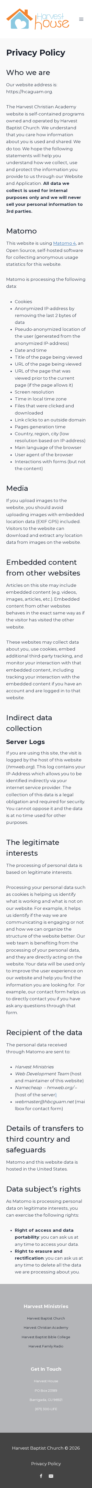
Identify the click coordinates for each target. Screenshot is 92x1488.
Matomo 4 (64, 243)
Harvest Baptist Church (46, 1318)
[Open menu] (81, 19)
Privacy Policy (46, 1463)
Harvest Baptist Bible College (46, 1337)
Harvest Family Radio (46, 1346)
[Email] (51, 1476)
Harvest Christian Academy (46, 1328)
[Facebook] (41, 1476)
